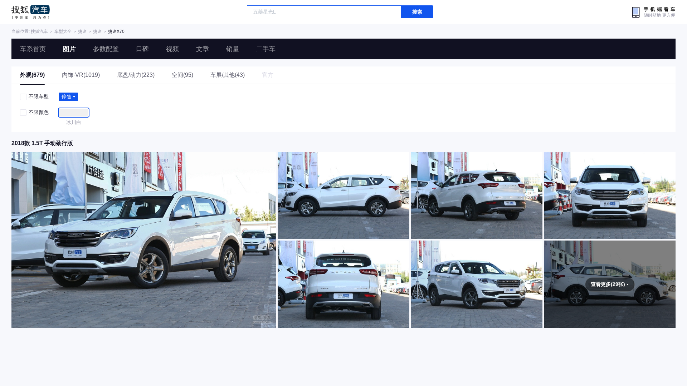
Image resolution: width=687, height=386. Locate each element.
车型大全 (63, 31)
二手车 (266, 49)
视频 (172, 49)
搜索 (417, 12)
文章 (202, 49)
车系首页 (33, 49)
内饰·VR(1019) (81, 75)
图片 (69, 49)
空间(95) (182, 75)
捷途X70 (116, 31)
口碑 (142, 49)
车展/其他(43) (227, 75)
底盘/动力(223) (136, 75)
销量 (232, 49)
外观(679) (32, 75)
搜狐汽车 (30, 12)
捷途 (82, 31)
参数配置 (106, 49)
